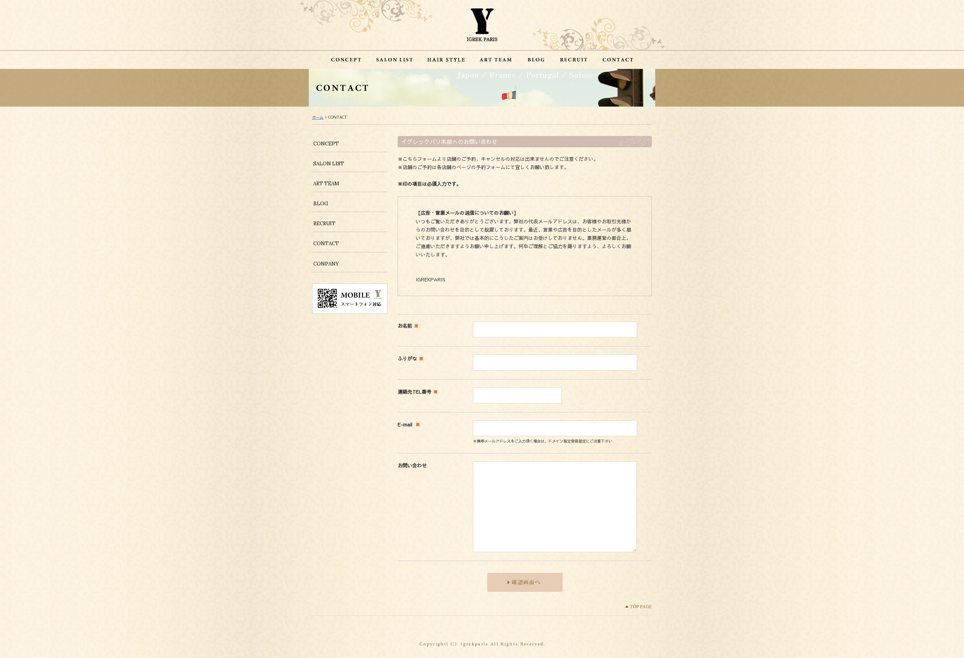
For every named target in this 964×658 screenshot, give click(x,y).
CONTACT (326, 243)
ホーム (317, 117)
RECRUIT (324, 223)
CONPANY (326, 264)
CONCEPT (326, 143)
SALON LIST (328, 163)
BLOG (320, 203)
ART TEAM (326, 183)
